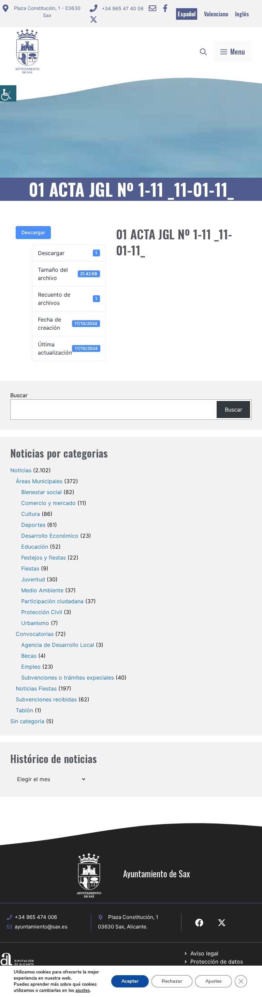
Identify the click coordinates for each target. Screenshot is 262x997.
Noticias (20, 470)
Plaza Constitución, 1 (133, 917)
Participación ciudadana (52, 601)
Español (186, 14)
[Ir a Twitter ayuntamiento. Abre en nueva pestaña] (93, 19)
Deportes (33, 524)
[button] (203, 51)
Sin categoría (27, 721)
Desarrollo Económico (49, 535)
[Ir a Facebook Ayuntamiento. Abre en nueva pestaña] (165, 8)
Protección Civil (41, 612)
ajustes (82, 990)
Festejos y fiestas (43, 557)
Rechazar (172, 981)
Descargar (33, 232)
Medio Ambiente (42, 590)
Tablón (24, 710)
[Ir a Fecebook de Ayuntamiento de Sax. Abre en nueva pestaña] (199, 922)
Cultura (30, 513)
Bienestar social (41, 492)
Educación (34, 546)
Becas (29, 655)
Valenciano (216, 14)
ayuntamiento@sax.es (41, 926)
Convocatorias (35, 633)
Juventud (33, 579)
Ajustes (213, 981)
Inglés (242, 14)
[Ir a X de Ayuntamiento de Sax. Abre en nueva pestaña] (222, 922)
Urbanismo (35, 623)
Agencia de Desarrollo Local (57, 644)
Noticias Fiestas (36, 688)
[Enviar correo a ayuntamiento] (152, 8)
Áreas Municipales (39, 481)
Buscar (19, 395)
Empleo (31, 666)
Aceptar (130, 981)
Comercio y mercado (48, 503)
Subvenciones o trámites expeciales (67, 677)
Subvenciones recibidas (46, 699)
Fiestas (30, 568)
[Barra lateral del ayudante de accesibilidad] (8, 93)
